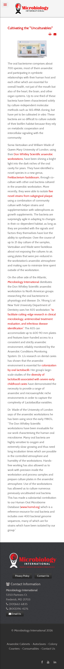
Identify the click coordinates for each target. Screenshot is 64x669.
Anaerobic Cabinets (19, 644)
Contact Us (43, 575)
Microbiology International (23, 282)
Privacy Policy (22, 575)
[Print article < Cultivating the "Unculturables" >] (50, 34)
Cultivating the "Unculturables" (30, 28)
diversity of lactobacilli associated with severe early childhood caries (31, 379)
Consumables (31, 648)
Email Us (16, 613)
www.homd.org (30, 507)
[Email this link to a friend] (55, 34)
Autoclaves (40, 644)
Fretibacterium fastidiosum (23, 177)
